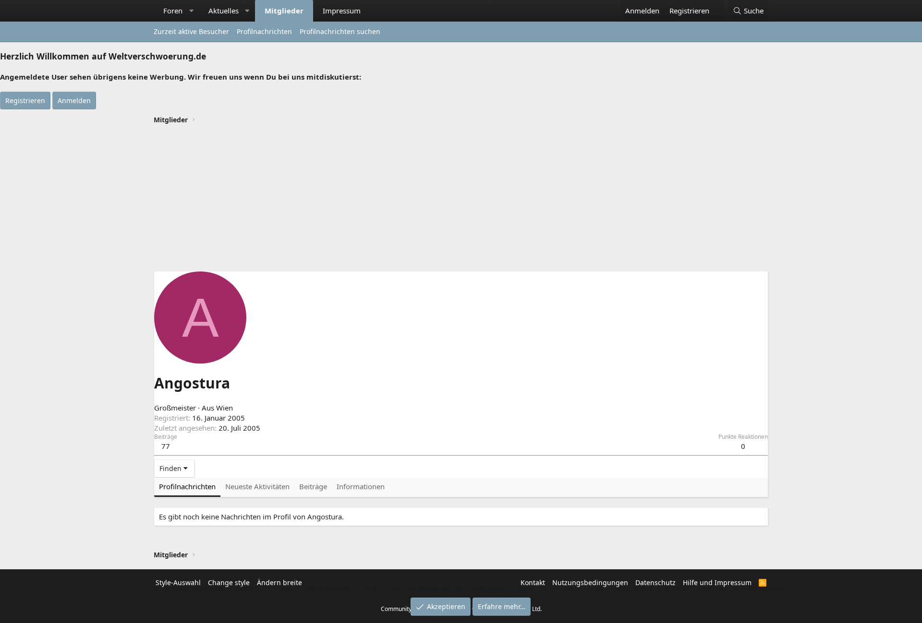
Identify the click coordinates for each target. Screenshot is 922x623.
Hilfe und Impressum (717, 582)
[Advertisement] (461, 199)
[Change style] (719, 6)
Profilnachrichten (264, 31)
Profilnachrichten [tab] (187, 486)
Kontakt (533, 582)
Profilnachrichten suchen (340, 31)
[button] (191, 11)
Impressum (342, 10)
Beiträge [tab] (313, 486)
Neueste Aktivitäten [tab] (257, 486)
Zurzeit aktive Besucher (191, 31)
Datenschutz (655, 582)
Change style (229, 582)
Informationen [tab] (361, 486)
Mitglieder (284, 10)
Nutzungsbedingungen (590, 582)
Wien (224, 407)
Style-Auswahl (178, 582)
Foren (172, 10)
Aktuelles (223, 10)
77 (165, 446)
